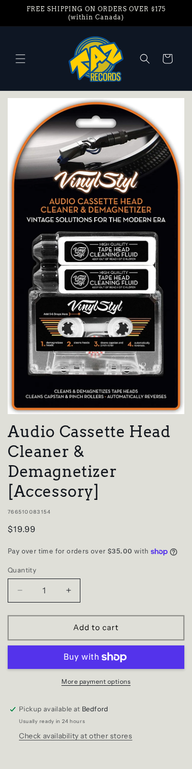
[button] (20, 58)
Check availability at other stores (75, 735)
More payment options (96, 681)
